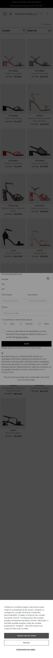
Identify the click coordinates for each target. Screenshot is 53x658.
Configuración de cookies (25, 649)
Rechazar (26, 642)
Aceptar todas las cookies (26, 635)
